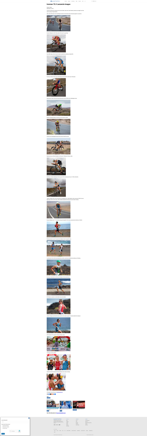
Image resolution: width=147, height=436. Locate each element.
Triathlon (67, 421)
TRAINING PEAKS (90, 430)
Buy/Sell (69, 1)
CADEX (54, 430)
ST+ (85, 1)
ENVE (62, 430)
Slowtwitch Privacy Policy (88, 422)
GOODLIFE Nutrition (74, 430)
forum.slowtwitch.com (61, 413)
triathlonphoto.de (60, 392)
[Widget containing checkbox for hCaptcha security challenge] (15, 431)
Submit (3, 433)
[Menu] (95, 1)
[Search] (92, 1)
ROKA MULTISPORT (83, 430)
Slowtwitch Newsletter (6, 425)
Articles (66, 1)
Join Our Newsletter (4, 420)
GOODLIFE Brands (68, 430)
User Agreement (87, 420)
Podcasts (80, 1)
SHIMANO (87, 430)
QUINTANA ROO (78, 430)
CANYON (60, 430)
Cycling (67, 422)
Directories (73, 1)
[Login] (94, 1)
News (67, 420)
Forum (76, 1)
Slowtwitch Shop (5, 428)
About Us (86, 421)
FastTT (57, 430)
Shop (82, 1)
